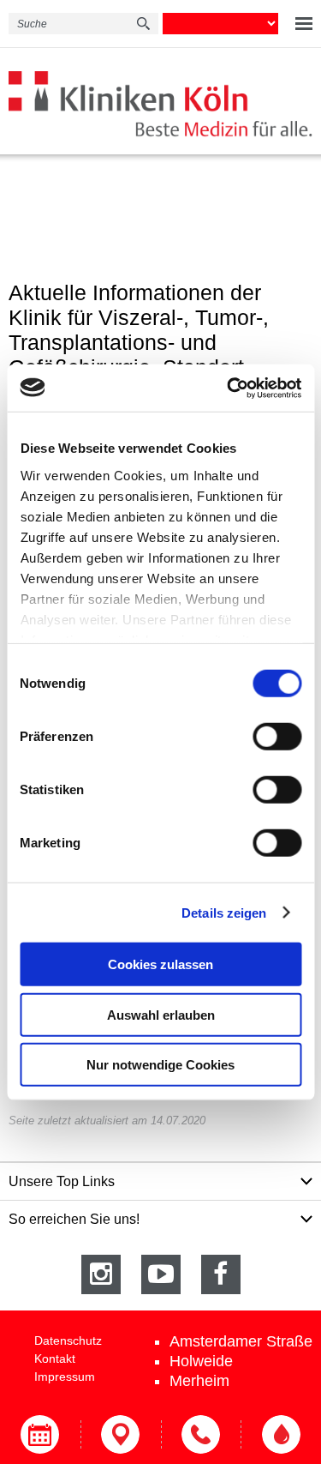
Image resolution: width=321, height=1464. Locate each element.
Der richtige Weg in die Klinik (120, 1434)
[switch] (277, 736)
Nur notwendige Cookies (160, 1064)
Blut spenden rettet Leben (281, 1434)
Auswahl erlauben (161, 1014)
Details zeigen (223, 912)
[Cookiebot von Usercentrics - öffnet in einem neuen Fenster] (228, 388)
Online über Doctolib (40, 1434)
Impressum (64, 1376)
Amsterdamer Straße (240, 1341)
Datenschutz (68, 1340)
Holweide (201, 1361)
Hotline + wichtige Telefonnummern (201, 1434)
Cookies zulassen (160, 964)
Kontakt (54, 1358)
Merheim (199, 1380)
